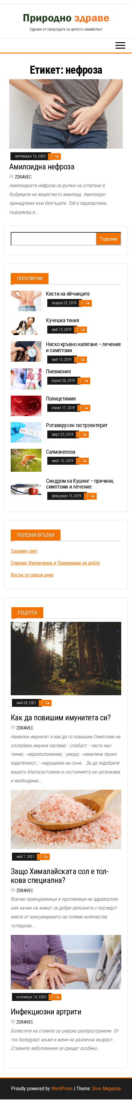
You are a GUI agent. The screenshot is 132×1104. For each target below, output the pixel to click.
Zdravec (23, 177)
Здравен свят (24, 551)
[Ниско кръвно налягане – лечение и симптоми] (26, 351)
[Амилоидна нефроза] (66, 113)
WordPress (62, 1088)
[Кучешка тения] (26, 326)
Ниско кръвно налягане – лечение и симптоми (83, 347)
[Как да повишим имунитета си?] (66, 658)
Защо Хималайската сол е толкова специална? (60, 876)
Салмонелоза (60, 452)
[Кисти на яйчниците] (26, 301)
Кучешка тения (62, 320)
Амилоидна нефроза (41, 166)
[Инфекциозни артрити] (66, 962)
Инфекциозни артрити (46, 1011)
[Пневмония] (26, 379)
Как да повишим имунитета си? (61, 717)
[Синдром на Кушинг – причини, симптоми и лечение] (26, 486)
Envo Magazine (106, 1088)
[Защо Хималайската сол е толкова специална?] (66, 819)
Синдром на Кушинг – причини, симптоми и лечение (80, 484)
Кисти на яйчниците (68, 293)
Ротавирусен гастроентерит (77, 425)
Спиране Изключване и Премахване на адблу (55, 563)
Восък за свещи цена (32, 575)
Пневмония (58, 371)
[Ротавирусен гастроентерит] (26, 432)
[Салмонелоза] (26, 460)
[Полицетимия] (26, 405)
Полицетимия (61, 398)
